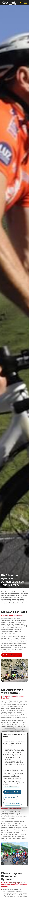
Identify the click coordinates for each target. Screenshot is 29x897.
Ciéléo (24, 730)
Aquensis (15, 720)
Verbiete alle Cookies (12, 803)
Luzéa (5, 730)
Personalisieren (10, 798)
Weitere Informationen (11, 655)
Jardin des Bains (10, 728)
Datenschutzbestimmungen (11, 787)
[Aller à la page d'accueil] (9, 3)
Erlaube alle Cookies (12, 792)
